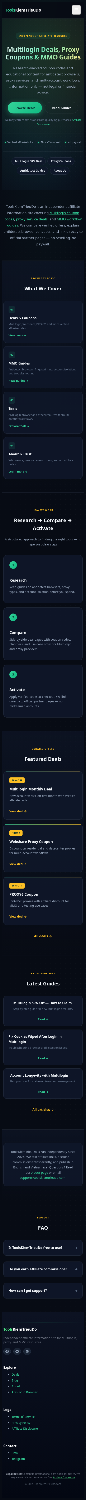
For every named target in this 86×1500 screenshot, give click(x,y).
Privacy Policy (21, 1423)
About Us (60, 171)
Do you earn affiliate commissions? (38, 1269)
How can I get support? (28, 1290)
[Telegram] (17, 1351)
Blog (15, 1380)
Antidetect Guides (32, 171)
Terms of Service (23, 1417)
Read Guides (61, 108)
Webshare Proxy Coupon (31, 841)
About (16, 1386)
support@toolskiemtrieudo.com (43, 1177)
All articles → (43, 1109)
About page (39, 1172)
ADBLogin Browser (25, 1392)
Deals (15, 1374)
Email (15, 1453)
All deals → (43, 936)
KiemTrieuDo (23, 10)
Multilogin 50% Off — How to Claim (42, 1003)
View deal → (18, 811)
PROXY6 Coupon (23, 894)
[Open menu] (76, 10)
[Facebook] (7, 1351)
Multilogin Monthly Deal (30, 789)
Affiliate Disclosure (25, 1428)
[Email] (27, 1351)
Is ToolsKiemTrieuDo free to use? (35, 1247)
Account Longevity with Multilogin (39, 1075)
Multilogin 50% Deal (28, 161)
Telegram (18, 1459)
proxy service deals (32, 219)
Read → (43, 1019)
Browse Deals (24, 108)
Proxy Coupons (61, 161)
